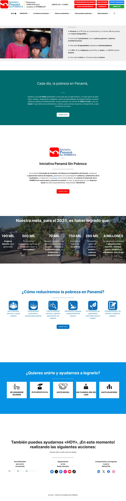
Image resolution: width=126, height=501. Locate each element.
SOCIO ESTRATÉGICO (85, 6)
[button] (114, 13)
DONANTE (102, 6)
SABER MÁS (63, 115)
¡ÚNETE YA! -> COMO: (60, 4)
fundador (54, 178)
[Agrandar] (15, 472)
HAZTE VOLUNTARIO (109, 392)
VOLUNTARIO (102, 2)
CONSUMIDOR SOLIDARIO (85, 2)
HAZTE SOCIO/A (63, 392)
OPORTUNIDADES (116, 2)
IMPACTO (116, 6)
